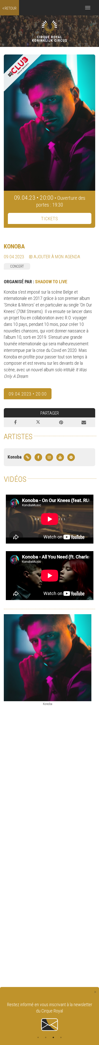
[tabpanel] (49, 1013)
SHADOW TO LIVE (51, 281)
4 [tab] (60, 1037)
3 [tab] (53, 1037)
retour (10, 8)
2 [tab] (45, 1037)
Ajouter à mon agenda (56, 256)
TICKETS (49, 218)
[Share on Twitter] (38, 422)
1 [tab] (38, 1037)
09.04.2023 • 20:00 (28, 394)
